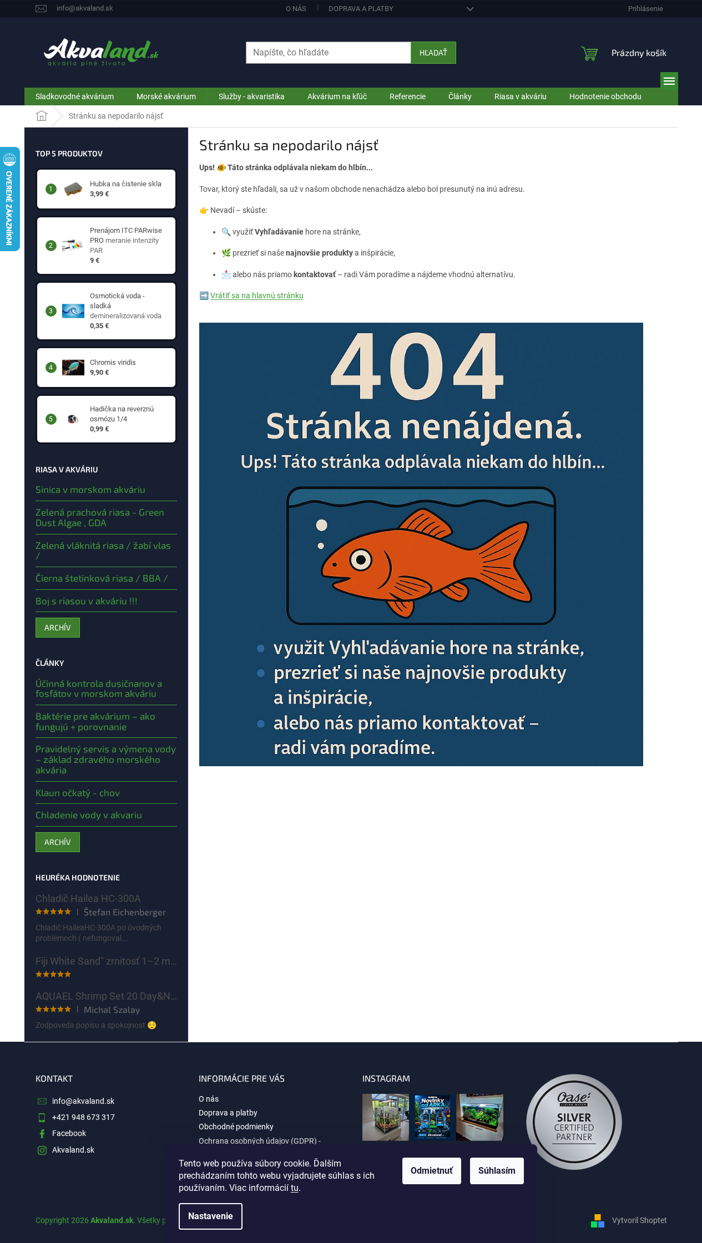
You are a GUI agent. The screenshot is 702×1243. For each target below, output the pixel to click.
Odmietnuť (432, 1170)
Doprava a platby (361, 8)
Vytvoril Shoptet (639, 1219)
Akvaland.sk (73, 1149)
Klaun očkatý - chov (78, 792)
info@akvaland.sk (83, 1101)
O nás (296, 8)
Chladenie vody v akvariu (89, 814)
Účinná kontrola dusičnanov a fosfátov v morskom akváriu (99, 688)
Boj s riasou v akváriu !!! (87, 600)
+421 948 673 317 (83, 1117)
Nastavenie (210, 1216)
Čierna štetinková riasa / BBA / (102, 578)
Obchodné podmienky (236, 1126)
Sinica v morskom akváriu (90, 489)
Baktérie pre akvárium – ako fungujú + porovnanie (95, 721)
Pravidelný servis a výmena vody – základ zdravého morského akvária (106, 759)
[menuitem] (74, 96)
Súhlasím (497, 1170)
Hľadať (433, 52)
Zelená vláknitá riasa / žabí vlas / (103, 550)
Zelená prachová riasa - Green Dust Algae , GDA (100, 517)
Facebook (69, 1133)
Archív (57, 627)
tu (295, 1188)
